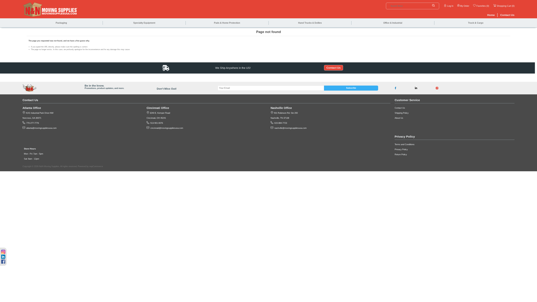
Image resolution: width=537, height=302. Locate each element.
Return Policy (401, 154)
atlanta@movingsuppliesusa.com (41, 128)
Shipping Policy (402, 113)
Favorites (481, 6)
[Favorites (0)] (489, 6)
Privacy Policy (401, 149)
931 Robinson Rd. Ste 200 (285, 113)
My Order (464, 6)
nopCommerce (96, 166)
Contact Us (333, 67)
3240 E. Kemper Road (159, 113)
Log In (450, 6)
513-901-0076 (156, 123)
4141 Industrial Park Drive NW (39, 113)
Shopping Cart (504, 6)
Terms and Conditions (404, 144)
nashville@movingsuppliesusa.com (290, 128)
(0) (487, 6)
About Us (399, 118)
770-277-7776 (32, 123)
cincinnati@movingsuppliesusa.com (166, 128)
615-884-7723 (280, 123)
